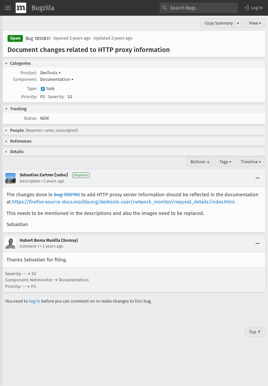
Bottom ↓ (200, 161)
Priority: (29, 96)
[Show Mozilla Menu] (21, 8)
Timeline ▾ (251, 161)
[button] (253, 8)
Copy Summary (219, 23)
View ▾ (255, 23)
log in (34, 301)
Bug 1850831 (38, 38)
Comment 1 (29, 246)
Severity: (56, 96)
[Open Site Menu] (8, 8)
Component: (25, 79)
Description (30, 181)
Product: (29, 72)
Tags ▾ (225, 161)
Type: (32, 88)
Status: (30, 118)
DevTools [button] (50, 72)
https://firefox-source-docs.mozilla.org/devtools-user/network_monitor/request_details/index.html (123, 202)
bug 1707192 (67, 195)
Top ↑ (255, 331)
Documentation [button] (57, 79)
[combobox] (198, 8)
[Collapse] (257, 178)
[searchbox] (198, 8)
